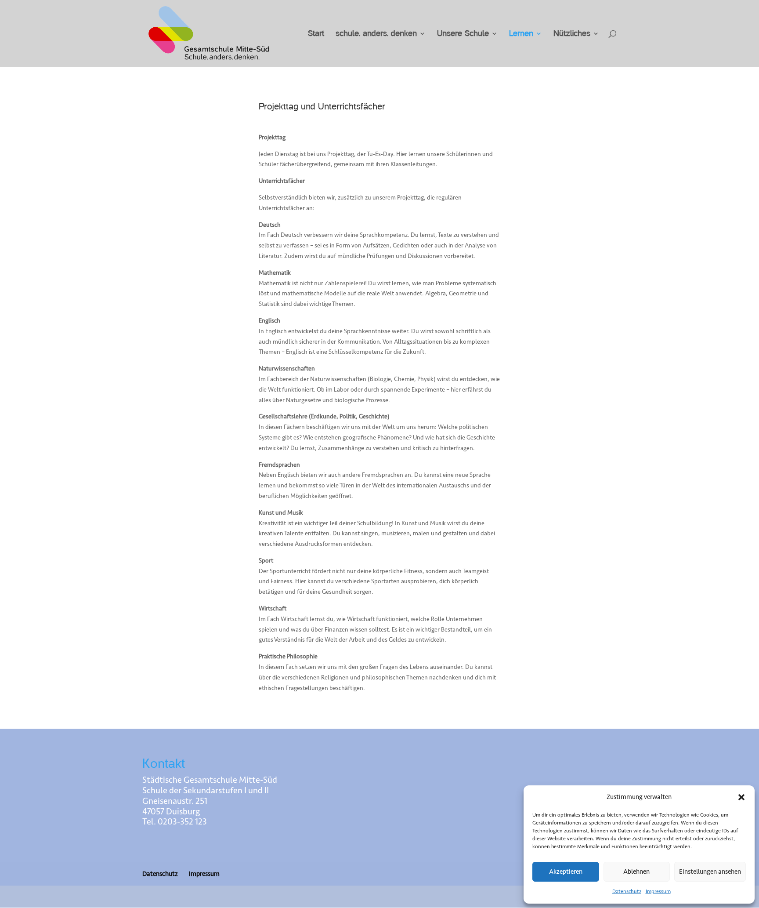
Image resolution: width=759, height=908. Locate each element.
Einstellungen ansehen (710, 872)
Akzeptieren (565, 872)
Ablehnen (636, 872)
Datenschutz (626, 891)
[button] (741, 797)
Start (316, 34)
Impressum (658, 891)
